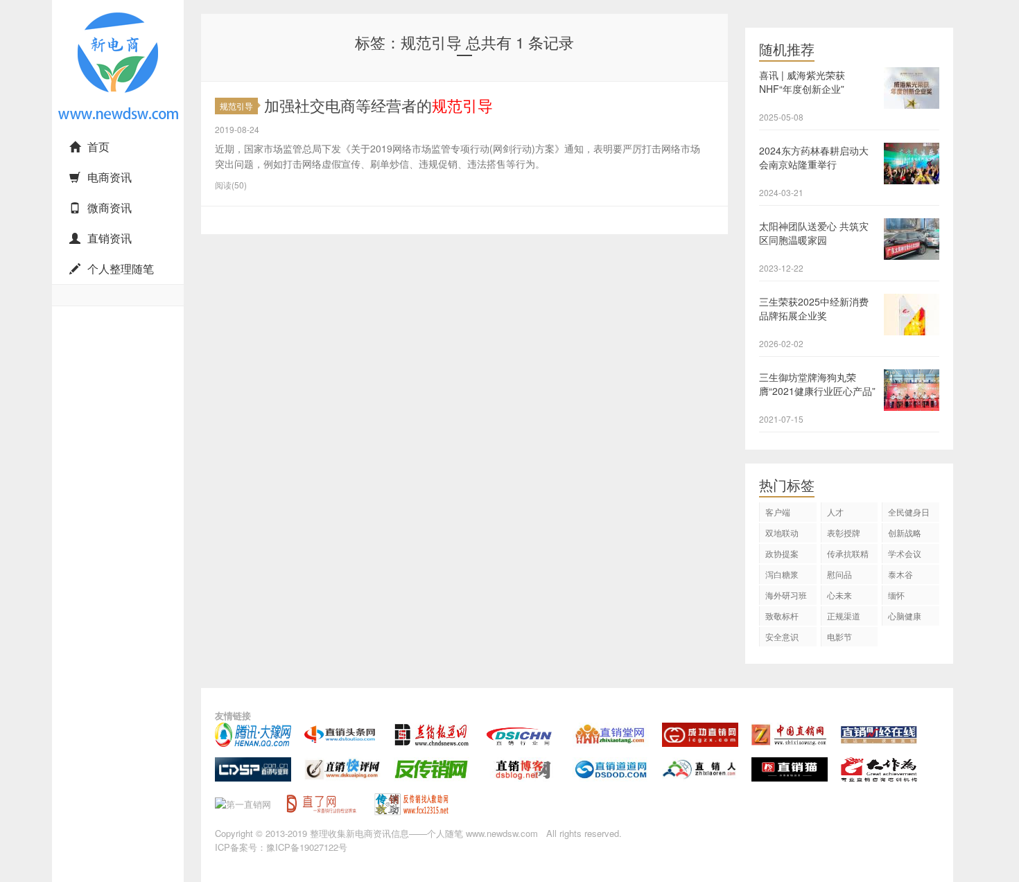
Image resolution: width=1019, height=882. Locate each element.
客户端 (777, 512)
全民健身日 (909, 512)
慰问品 (839, 574)
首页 (98, 147)
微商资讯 (109, 207)
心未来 (839, 595)
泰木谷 (900, 574)
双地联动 (782, 532)
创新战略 (904, 532)
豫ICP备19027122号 (306, 847)
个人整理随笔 (120, 268)
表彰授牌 (843, 532)
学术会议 (904, 553)
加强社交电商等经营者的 (378, 105)
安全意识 (782, 636)
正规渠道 (843, 615)
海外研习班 (786, 595)
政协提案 (782, 553)
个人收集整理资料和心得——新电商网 (114, 129)
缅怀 (896, 595)
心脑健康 (904, 615)
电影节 (839, 636)
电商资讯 (109, 177)
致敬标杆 (782, 615)
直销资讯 (109, 238)
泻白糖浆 (782, 574)
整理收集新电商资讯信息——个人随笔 (386, 833)
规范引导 (236, 106)
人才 (835, 512)
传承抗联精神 (848, 555)
